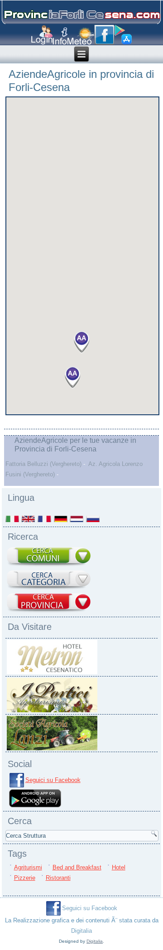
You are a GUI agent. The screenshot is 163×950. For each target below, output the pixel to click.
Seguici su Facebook (53, 780)
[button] (72, 377)
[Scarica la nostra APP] (35, 806)
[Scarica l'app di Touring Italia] (123, 35)
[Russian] (93, 518)
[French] (45, 518)
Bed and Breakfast (77, 867)
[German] (61, 518)
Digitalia (81, 930)
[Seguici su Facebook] (104, 35)
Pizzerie (24, 877)
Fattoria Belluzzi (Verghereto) (43, 464)
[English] (28, 518)
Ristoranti (58, 877)
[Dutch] (77, 518)
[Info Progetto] (60, 36)
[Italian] (12, 518)
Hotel (118, 867)
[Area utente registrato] (42, 35)
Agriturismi (28, 867)
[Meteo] (80, 36)
